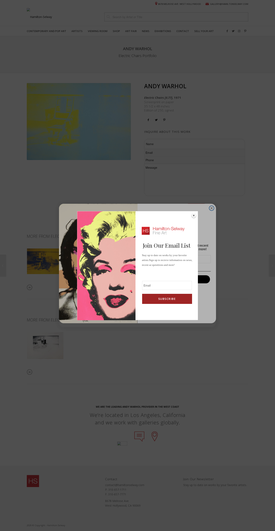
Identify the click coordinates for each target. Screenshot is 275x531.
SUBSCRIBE (167, 299)
